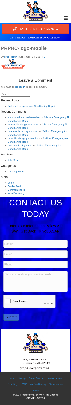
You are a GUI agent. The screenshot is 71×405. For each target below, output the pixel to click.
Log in (11, 182)
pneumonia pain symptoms (22, 131)
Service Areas (56, 384)
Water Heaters (55, 378)
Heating (22, 378)
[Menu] (65, 18)
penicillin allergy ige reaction (23, 138)
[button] (35, 28)
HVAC (24, 384)
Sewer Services (37, 378)
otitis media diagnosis (19, 145)
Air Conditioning (38, 384)
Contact (35, 390)
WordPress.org (16, 193)
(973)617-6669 (44, 368)
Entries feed (14, 186)
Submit (11, 317)
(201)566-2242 (27, 368)
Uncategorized (16, 171)
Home (11, 378)
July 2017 (13, 160)
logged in (20, 86)
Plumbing (12, 384)
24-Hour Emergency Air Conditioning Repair (31, 106)
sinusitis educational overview (24, 117)
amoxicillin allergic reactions (23, 124)
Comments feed (16, 189)
